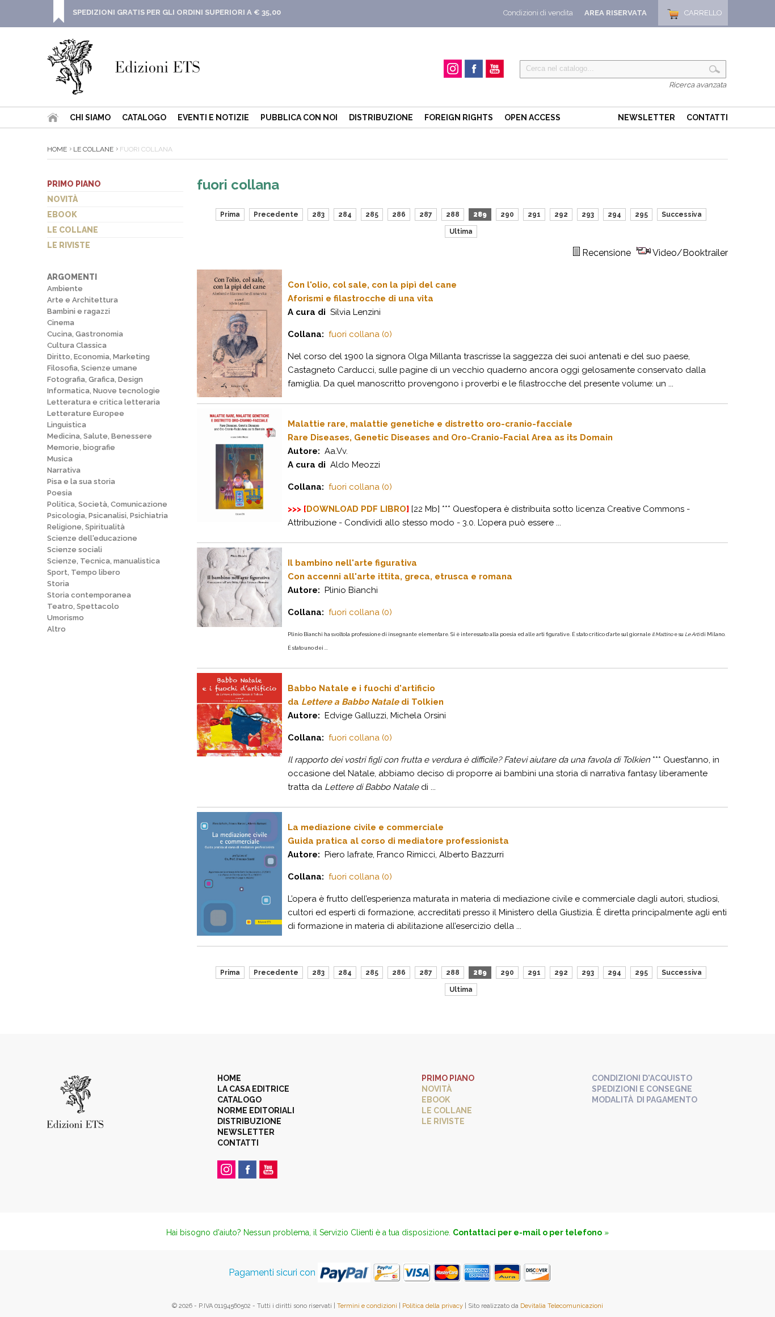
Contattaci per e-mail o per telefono (527, 1232)
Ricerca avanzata (697, 85)
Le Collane (93, 149)
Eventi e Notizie (213, 117)
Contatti (707, 117)
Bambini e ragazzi (78, 311)
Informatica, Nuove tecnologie (103, 390)
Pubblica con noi (299, 117)
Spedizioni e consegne (642, 1088)
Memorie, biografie (81, 447)
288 (453, 214)
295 (641, 214)
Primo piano (74, 183)
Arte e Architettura (82, 300)
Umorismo (65, 617)
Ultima (461, 231)
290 (507, 214)
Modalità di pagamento (644, 1099)
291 (534, 214)
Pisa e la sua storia (81, 481)
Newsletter (646, 117)
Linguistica (66, 424)
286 (399, 214)
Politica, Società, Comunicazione (107, 504)
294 (614, 214)
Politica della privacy (432, 1306)
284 (345, 214)
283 (318, 214)
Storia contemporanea (89, 595)
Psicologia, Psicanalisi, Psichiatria (107, 515)
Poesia (59, 493)
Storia (58, 583)
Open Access (532, 117)
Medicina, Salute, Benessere (99, 436)
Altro (56, 629)
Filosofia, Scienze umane (92, 368)
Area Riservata (615, 13)
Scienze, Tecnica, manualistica (103, 561)
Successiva (682, 214)
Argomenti (72, 276)
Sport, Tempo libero (83, 572)
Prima (230, 214)
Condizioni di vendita (538, 13)
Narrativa (64, 470)
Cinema (60, 322)
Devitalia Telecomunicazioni (561, 1306)
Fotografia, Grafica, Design (95, 379)
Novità (62, 199)
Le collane (72, 229)
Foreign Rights (458, 117)
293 (588, 214)
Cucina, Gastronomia (85, 334)
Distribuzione (381, 117)
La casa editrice (253, 1088)
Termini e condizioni (367, 1306)
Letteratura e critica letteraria (103, 402)
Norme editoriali (255, 1110)
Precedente (276, 214)
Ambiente (65, 288)
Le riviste (68, 245)
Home (57, 149)
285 (371, 214)
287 (425, 214)
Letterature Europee (85, 413)
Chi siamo (90, 117)
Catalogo (144, 117)
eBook (62, 214)
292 (561, 214)
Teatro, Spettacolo (83, 606)
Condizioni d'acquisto (642, 1078)
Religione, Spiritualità (86, 527)
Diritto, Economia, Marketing (98, 356)
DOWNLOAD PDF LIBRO (356, 509)
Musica (60, 459)
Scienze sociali (74, 549)
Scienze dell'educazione (92, 538)
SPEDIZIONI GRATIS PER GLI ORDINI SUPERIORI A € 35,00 (177, 12)
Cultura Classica (77, 345)
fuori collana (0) (360, 334)
